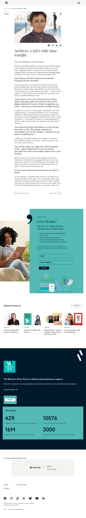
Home (5, 8)
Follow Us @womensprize (13, 458)
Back (7, 14)
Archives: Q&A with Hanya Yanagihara (11, 331)
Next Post (53, 193)
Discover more (9, 389)
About (6, 485)
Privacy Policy (22, 485)
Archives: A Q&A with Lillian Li (32, 331)
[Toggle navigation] (78, 2)
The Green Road (54, 72)
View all (76, 306)
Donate (10, 400)
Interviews (9, 8)
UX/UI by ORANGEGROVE (16, 509)
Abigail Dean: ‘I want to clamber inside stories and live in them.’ (53, 332)
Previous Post (23, 193)
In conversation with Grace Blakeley (72, 331)
